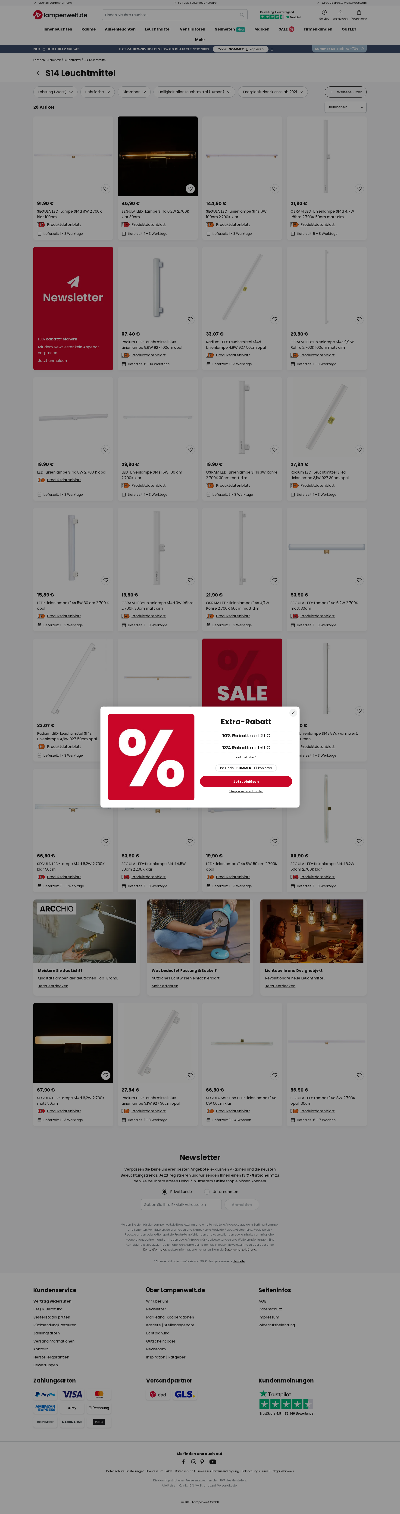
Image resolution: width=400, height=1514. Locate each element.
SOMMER (246, 768)
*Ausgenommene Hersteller (246, 791)
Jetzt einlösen (246, 782)
